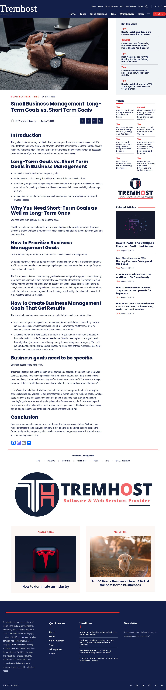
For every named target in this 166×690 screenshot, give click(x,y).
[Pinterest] (94, 121)
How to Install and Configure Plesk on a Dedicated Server (136, 33)
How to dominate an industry (45, 587)
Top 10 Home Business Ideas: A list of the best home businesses (120, 583)
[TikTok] (143, 685)
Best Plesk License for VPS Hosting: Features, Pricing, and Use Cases (135, 59)
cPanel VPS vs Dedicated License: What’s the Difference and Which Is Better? (146, 165)
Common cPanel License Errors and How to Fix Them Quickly (135, 73)
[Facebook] (155, 6)
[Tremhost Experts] (13, 121)
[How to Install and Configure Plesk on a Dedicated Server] (135, 225)
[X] (161, 6)
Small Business (20, 97)
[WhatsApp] (100, 121)
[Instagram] (158, 6)
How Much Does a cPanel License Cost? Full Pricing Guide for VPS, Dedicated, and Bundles (145, 147)
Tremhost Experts (27, 121)
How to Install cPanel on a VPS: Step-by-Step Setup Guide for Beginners (137, 86)
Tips (36, 97)
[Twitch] (149, 685)
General (125, 40)
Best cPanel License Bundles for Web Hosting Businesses (124, 164)
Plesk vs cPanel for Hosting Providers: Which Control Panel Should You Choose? (135, 45)
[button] (146, 6)
